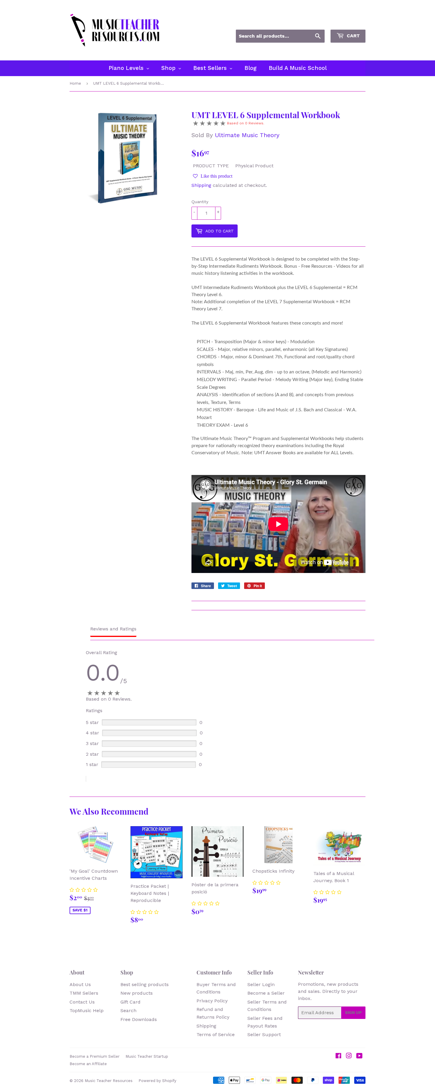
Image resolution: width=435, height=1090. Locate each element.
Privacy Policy (212, 1001)
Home (75, 83)
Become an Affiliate (88, 1064)
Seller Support (264, 1034)
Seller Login (261, 984)
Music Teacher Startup (146, 1056)
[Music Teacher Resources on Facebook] (338, 1056)
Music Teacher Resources (109, 1080)
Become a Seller (266, 993)
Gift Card (130, 1002)
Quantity (199, 201)
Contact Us (82, 1002)
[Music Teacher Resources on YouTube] (359, 1056)
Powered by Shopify (157, 1080)
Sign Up (353, 1012)
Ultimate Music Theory (247, 135)
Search (128, 1010)
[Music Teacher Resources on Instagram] (349, 1056)
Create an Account (347, 21)
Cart (352, 35)
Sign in (312, 21)
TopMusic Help (87, 1010)
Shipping (201, 185)
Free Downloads (138, 1019)
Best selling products (144, 984)
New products (136, 993)
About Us (80, 984)
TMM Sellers (84, 993)
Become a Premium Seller (95, 1056)
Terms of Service (215, 1034)
